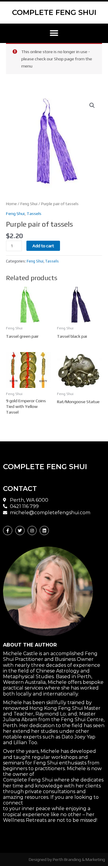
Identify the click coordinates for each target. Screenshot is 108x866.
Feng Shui (29, 203)
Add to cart (43, 245)
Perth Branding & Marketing (79, 859)
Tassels (34, 213)
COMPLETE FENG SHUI (54, 12)
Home (11, 203)
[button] (54, 33)
